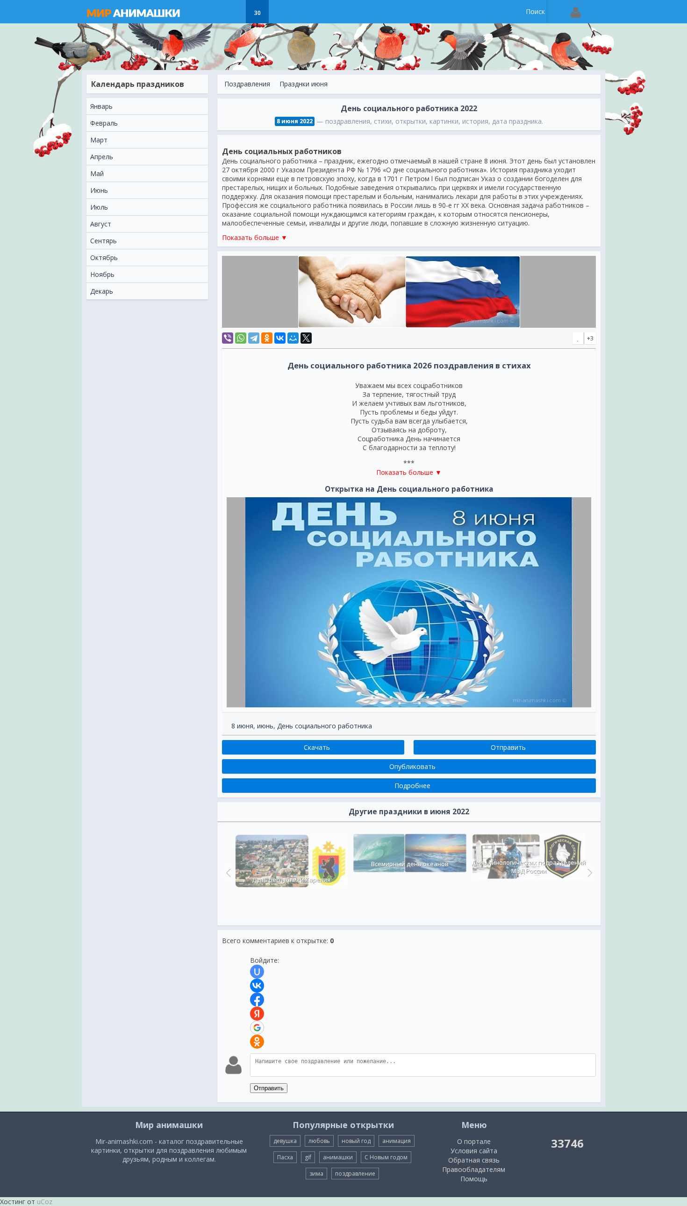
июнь (265, 725)
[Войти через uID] (257, 972)
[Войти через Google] (257, 1028)
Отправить (269, 1088)
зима (316, 1174)
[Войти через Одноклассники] (257, 1042)
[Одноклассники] (266, 338)
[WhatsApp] (240, 338)
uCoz (44, 1201)
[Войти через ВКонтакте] (257, 986)
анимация (396, 1141)
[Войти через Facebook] (257, 1000)
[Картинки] (233, 11)
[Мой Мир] (293, 338)
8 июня (242, 725)
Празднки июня (303, 83)
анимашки (338, 1157)
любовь (319, 1141)
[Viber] (227, 338)
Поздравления (247, 83)
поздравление (355, 1174)
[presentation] (227, 872)
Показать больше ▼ (254, 237)
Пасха (285, 1157)
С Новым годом (386, 1157)
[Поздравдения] (280, 11)
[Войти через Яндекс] (257, 1014)
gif (308, 1157)
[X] (306, 338)
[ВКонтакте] (280, 338)
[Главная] (142, 11)
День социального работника (324, 725)
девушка (285, 1141)
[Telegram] (253, 338)
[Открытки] (210, 11)
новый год (356, 1141)
